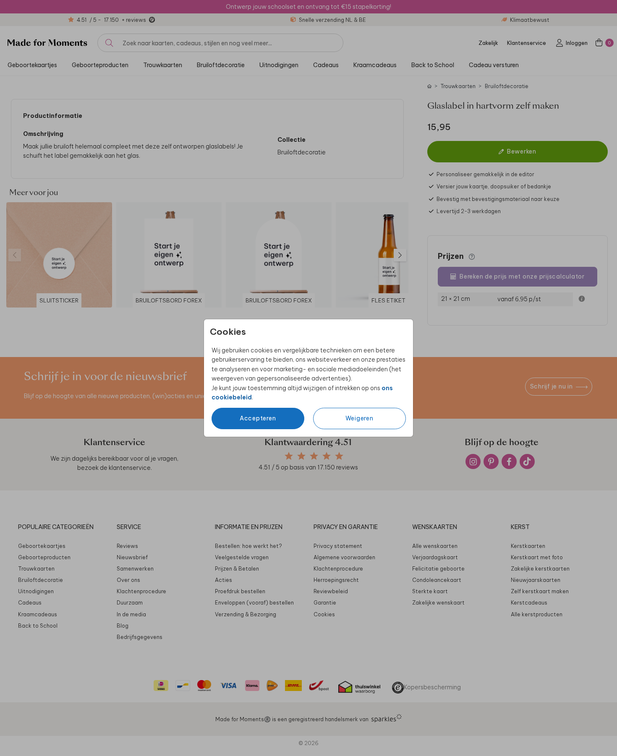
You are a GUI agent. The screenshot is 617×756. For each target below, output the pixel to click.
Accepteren (258, 418)
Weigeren (359, 418)
